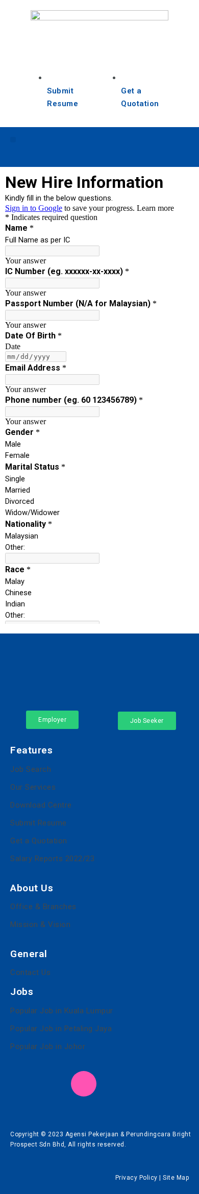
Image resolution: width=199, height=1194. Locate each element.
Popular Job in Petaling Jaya (61, 1028)
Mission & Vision (40, 924)
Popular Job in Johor (47, 1046)
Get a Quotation (38, 840)
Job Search (30, 769)
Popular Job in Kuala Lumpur (61, 1010)
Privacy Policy (136, 1177)
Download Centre (41, 805)
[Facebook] (23, 1083)
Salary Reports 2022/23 (52, 858)
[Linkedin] (145, 145)
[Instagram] (172, 145)
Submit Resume (38, 822)
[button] (13, 139)
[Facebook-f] (117, 145)
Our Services (33, 787)
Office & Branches (43, 906)
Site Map (176, 1177)
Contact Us (30, 972)
